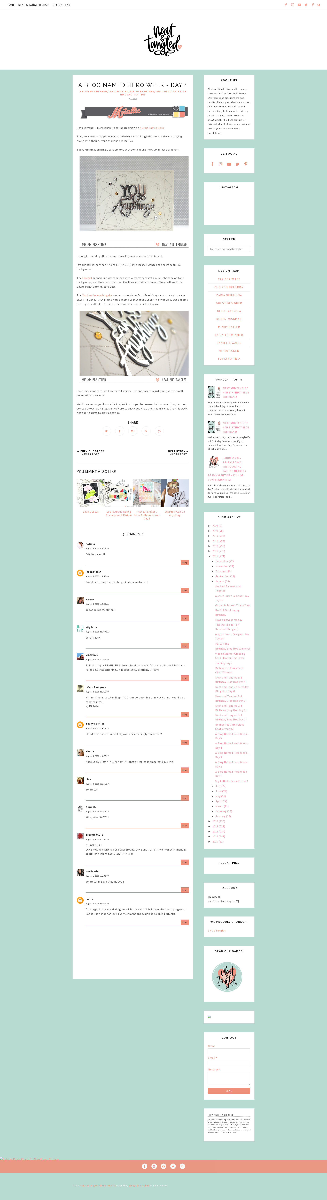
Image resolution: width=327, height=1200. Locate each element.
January (221, 816)
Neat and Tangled (89, 1185)
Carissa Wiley (229, 279)
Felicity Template (107, 1185)
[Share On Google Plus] (132, 431)
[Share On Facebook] (119, 431)
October (221, 571)
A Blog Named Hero (152, 127)
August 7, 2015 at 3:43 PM (97, 903)
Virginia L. (92, 655)
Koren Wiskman (229, 319)
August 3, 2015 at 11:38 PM (98, 783)
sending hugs (223, 663)
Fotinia (90, 544)
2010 (215, 841)
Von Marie (92, 871)
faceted (122, 91)
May (218, 796)
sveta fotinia (229, 359)
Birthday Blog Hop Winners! (232, 648)
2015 (215, 556)
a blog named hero (93, 91)
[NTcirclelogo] (227, 995)
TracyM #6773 (94, 834)
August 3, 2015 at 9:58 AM (97, 604)
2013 (215, 826)
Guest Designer (229, 303)
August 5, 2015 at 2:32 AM (97, 839)
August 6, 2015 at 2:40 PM (97, 876)
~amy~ (90, 599)
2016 (215, 551)
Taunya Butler (95, 723)
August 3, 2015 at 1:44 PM (97, 659)
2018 (215, 541)
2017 (215, 546)
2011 (215, 836)
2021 (215, 525)
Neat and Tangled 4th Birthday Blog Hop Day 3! (236, 427)
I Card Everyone (96, 687)
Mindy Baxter (229, 327)
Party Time (222, 643)
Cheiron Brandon (229, 287)
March (220, 806)
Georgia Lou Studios (139, 1185)
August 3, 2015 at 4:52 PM (97, 728)
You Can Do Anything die (97, 295)
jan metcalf (93, 571)
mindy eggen (229, 351)
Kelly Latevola (229, 311)
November (222, 566)
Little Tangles (217, 930)
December (222, 561)
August (220, 581)
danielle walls (229, 343)
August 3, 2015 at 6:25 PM (97, 756)
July (218, 786)
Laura (89, 899)
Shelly (90, 751)
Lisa (88, 779)
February (221, 811)
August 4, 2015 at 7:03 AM (97, 811)
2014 (215, 821)
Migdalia (91, 627)
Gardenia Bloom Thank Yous (232, 605)
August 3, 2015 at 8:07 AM (97, 548)
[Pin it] (146, 431)
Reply (185, 562)
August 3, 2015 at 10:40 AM (98, 631)
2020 (215, 531)
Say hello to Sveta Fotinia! (231, 781)
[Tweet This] (106, 431)
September (223, 576)
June (219, 791)
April (219, 801)
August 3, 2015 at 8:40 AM (97, 576)
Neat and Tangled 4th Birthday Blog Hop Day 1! (236, 392)
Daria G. (91, 807)
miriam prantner (142, 91)
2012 (215, 831)
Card (111, 91)
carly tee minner (229, 335)
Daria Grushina (229, 295)
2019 (215, 536)
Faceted (87, 278)
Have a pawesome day (228, 619)
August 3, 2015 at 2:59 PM (97, 691)
